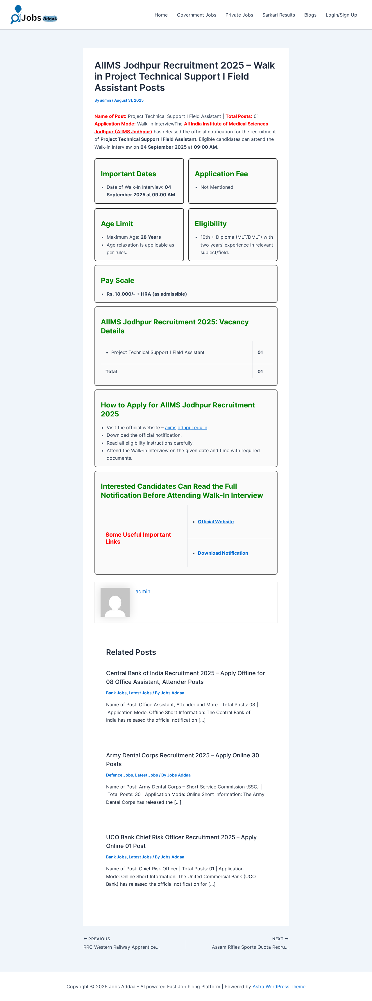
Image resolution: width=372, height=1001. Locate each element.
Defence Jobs (119, 774)
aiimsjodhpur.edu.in (186, 427)
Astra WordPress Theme (279, 986)
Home (161, 15)
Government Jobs (196, 15)
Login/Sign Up (341, 15)
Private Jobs (239, 15)
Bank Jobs (116, 692)
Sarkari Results (278, 15)
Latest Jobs (140, 692)
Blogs (310, 15)
